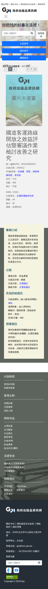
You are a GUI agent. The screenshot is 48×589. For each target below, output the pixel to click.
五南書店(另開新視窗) (14, 467)
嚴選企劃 (9, 395)
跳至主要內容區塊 (7, 1)
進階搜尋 (41, 35)
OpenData (21, 486)
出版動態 (9, 376)
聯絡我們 (41, 4)
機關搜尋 (24, 58)
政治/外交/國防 (11, 448)
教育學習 (8, 437)
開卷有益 (9, 418)
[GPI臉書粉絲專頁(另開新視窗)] (9, 570)
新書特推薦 (9, 388)
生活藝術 (8, 430)
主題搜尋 (24, 43)
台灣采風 (8, 426)
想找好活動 (9, 384)
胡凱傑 (36, 171)
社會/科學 (8, 441)
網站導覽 (5, 4)
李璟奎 (18, 175)
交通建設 (23, 283)
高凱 (28, 171)
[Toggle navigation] (6, 16)
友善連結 (8, 494)
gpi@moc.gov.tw (24, 546)
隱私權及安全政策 (28, 4)
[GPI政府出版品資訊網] (19, 10)
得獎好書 (8, 403)
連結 (10, 303)
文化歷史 (8, 433)
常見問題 (8, 486)
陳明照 (9, 175)
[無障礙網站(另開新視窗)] (12, 577)
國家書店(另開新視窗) (14, 463)
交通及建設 (24, 287)
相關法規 (8, 490)
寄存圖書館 (9, 471)
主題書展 (8, 407)
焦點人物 (8, 411)
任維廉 (21, 171)
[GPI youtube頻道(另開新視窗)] (16, 570)
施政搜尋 (24, 51)
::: (7, 505)
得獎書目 (21, 490)
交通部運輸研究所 (25, 196)
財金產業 (8, 444)
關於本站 (14, 4)
